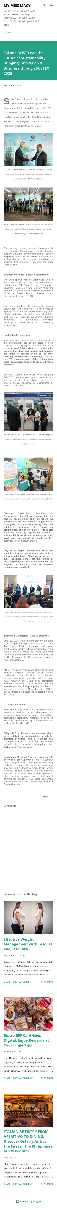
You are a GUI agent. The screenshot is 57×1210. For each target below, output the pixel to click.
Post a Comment (23, 981)
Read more (47, 981)
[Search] (44, 5)
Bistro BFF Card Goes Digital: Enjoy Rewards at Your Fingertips (26, 1040)
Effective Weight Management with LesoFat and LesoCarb (28, 944)
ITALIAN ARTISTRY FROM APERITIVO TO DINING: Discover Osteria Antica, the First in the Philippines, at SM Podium (28, 1141)
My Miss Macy (17, 5)
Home (8, 32)
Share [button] (46, 796)
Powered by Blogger (30, 1201)
